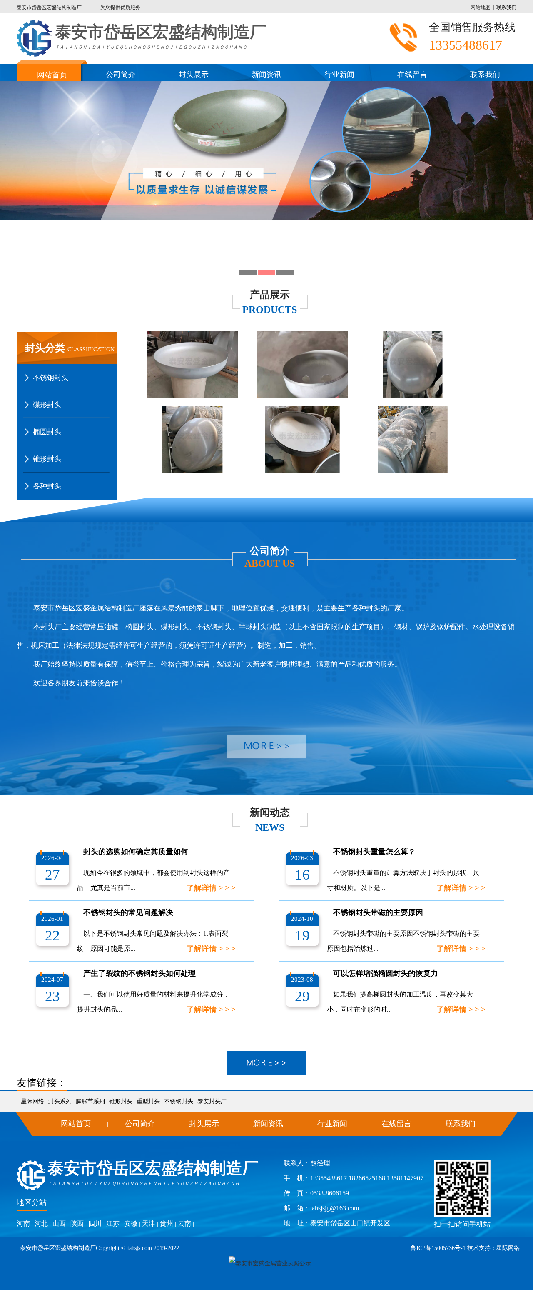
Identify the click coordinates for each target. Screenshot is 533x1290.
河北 (41, 1223)
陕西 (77, 1223)
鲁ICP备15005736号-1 (438, 1248)
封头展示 (194, 74)
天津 (148, 1223)
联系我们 (506, 7)
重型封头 (148, 1101)
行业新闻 (339, 74)
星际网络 (32, 1101)
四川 (95, 1223)
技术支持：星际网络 (493, 1248)
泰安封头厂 (212, 1101)
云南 (184, 1223)
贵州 (166, 1223)
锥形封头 (120, 1101)
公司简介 (121, 74)
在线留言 (412, 74)
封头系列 (60, 1101)
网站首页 (52, 75)
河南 (23, 1223)
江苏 (113, 1223)
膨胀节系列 (90, 1101)
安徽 (130, 1223)
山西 (59, 1223)
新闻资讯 (266, 74)
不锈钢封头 (178, 1101)
